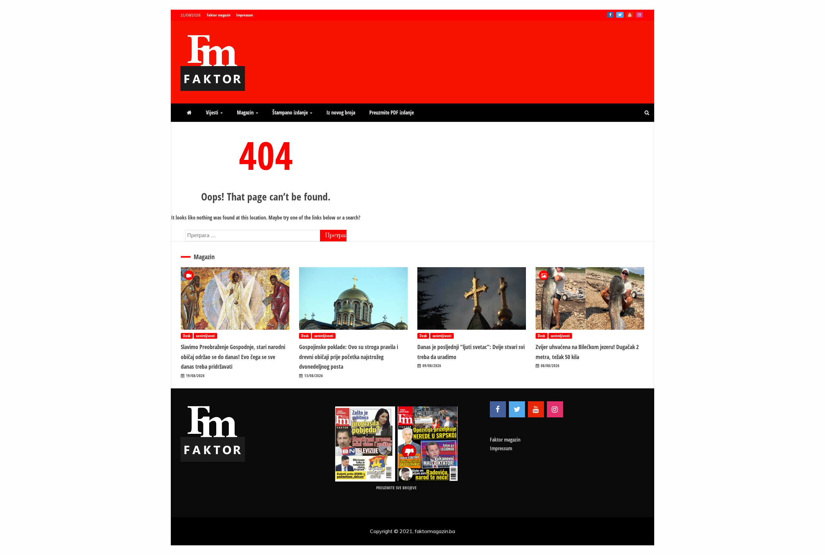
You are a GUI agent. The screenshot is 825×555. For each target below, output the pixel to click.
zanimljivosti (205, 335)
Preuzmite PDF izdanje (391, 112)
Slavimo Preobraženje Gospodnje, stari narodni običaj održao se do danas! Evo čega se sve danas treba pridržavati (233, 356)
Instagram (639, 15)
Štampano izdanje (290, 112)
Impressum (244, 15)
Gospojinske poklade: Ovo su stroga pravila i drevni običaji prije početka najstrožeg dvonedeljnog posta (348, 356)
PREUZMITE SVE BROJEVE (396, 488)
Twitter (620, 15)
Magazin (245, 112)
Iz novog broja (340, 112)
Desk (186, 335)
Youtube (629, 15)
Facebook (610, 15)
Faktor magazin (218, 15)
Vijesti (212, 112)
